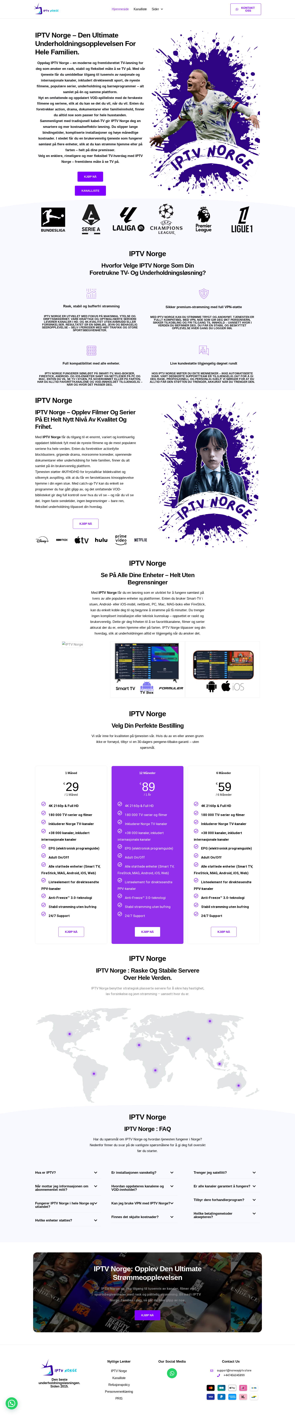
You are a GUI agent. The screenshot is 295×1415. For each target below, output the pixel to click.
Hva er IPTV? (45, 1173)
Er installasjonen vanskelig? (133, 1173)
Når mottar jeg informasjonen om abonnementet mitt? (61, 1188)
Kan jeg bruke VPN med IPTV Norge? (140, 1203)
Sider (155, 9)
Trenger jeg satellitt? (210, 1173)
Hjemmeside (120, 9)
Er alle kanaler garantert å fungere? (222, 1186)
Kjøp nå (147, 931)
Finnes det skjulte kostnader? (135, 1217)
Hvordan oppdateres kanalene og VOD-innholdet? (137, 1188)
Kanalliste (140, 9)
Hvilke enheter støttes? (53, 1220)
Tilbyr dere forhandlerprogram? (219, 1200)
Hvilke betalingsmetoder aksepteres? (213, 1215)
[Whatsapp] (172, 1373)
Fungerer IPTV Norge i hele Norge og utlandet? (64, 1205)
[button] (68, 1174)
